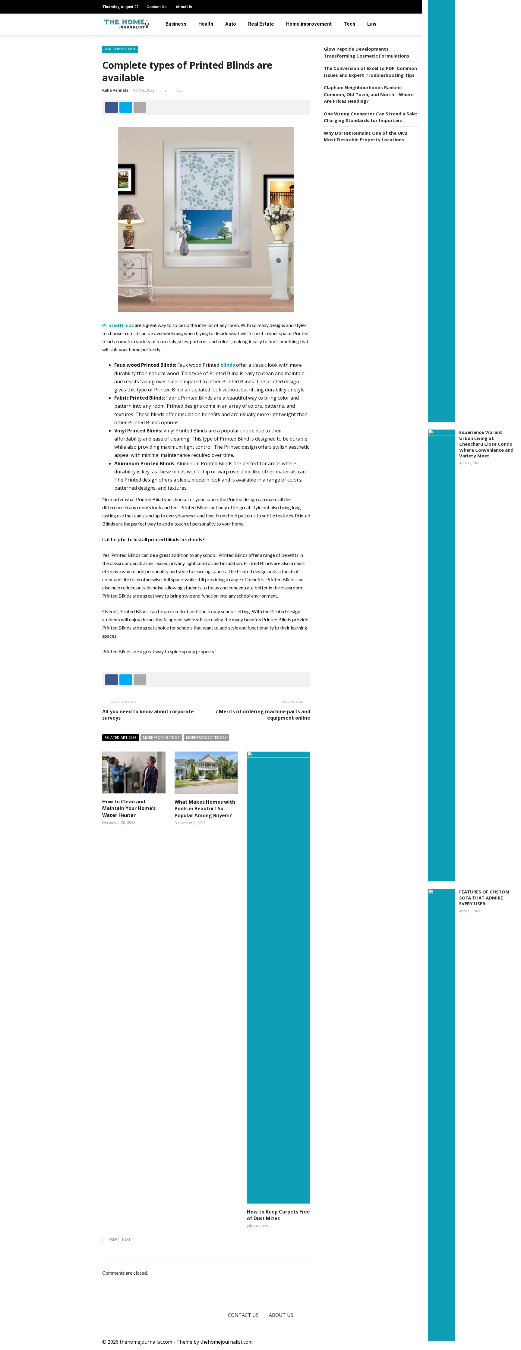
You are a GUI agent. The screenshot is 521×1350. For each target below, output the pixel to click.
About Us (183, 7)
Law (371, 24)
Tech (349, 24)
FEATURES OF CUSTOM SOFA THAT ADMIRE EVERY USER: (484, 897)
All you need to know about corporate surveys (148, 714)
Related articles (121, 737)
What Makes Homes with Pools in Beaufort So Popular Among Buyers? (205, 809)
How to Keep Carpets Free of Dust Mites (278, 1215)
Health (205, 24)
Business (176, 24)
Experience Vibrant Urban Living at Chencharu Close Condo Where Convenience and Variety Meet (486, 444)
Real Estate (261, 24)
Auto (230, 24)
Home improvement (309, 24)
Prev (113, 1239)
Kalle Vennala (115, 90)
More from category (206, 737)
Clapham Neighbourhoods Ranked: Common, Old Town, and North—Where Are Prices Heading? (369, 94)
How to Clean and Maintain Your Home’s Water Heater (129, 808)
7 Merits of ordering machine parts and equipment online (262, 714)
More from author (161, 737)
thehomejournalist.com (226, 1342)
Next (126, 1239)
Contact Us (156, 7)
